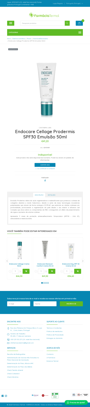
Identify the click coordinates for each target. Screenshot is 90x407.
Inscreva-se (71, 304)
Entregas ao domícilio (55, 338)
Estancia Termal (52, 361)
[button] (74, 3)
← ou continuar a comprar (45, 169)
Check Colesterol (13, 374)
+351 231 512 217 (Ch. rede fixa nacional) (25, 339)
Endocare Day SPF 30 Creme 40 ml (70, 265)
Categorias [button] (13, 32)
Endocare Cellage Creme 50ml (19, 265)
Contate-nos (45, 165)
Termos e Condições (54, 328)
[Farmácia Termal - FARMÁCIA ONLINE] (44, 14)
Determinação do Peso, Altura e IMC (20, 363)
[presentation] (7, 260)
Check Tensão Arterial (15, 370)
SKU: (41, 147)
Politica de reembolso (55, 331)
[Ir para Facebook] (3, 395)
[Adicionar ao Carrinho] (26, 271)
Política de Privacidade (55, 335)
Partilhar (45, 178)
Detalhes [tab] (51, 195)
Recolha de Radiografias (16, 354)
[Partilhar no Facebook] (45, 181)
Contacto (50, 354)
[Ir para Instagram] (6, 395)
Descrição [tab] (39, 195)
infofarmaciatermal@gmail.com (22, 343)
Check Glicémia (12, 377)
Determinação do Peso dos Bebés (19, 367)
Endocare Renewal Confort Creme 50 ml (45, 265)
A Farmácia (51, 358)
